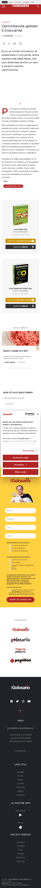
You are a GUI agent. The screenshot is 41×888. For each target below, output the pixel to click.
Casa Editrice (18, 2)
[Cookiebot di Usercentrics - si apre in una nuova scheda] (25, 414)
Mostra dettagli (28, 451)
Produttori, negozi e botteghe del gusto (23, 565)
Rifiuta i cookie (20, 472)
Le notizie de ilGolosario (20, 545)
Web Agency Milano (16, 883)
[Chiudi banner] (37, 414)
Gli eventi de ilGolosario (20, 551)
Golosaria (11, 2)
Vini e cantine (16, 562)
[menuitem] (20, 751)
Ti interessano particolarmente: (18, 557)
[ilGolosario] (20, 5)
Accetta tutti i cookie (20, 457)
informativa (16, 591)
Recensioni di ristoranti (19, 560)
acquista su (20, 241)
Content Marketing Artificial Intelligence (15, 885)
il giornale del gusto (13, 186)
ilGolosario (4, 2)
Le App (32, 2)
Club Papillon (25, 2)
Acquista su (20, 247)
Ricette (14, 569)
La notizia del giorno (18, 548)
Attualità (6, 22)
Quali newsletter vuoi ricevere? (18, 542)
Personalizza (19, 465)
